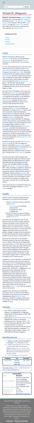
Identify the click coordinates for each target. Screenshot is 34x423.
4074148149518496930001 (10, 370)
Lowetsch (12, 166)
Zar (26, 23)
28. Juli (24, 21)
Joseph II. (13, 286)
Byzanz (21, 110)
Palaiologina (11, 117)
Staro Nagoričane (20, 152)
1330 (27, 21)
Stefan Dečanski (6, 76)
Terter (13, 204)
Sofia (27, 330)
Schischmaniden (18, 28)
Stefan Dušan (22, 149)
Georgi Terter (7, 360)
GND (16, 368)
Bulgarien (5, 24)
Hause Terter (20, 72)
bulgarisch (23, 17)
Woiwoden (19, 137)
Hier (23, 405)
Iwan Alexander (20, 166)
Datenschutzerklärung (21, 421)
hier (16, 405)
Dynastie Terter (14, 93)
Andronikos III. (15, 216)
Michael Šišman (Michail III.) (20, 317)
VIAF (28, 368)
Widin (20, 62)
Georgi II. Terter (19, 24)
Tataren (14, 108)
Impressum (9, 421)
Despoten (25, 60)
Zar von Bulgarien (17, 361)
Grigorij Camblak (20, 145)
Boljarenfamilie (6, 58)
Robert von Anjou (20, 296)
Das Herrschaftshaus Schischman (17, 355)
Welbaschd (5, 23)
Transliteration (26, 19)
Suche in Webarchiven (23, 348)
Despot (14, 244)
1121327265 (21, 368)
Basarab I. (25, 137)
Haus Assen (5, 100)
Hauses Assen (6, 60)
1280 (18, 21)
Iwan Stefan (23, 173)
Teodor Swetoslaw (23, 81)
